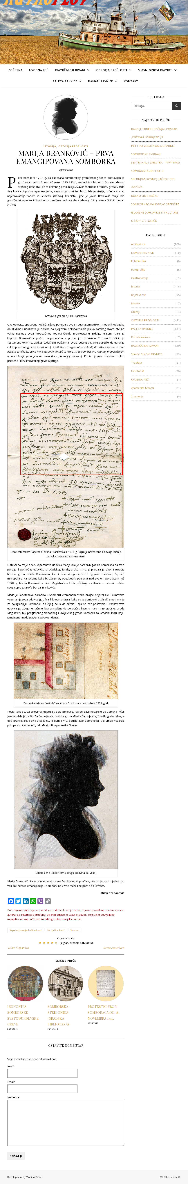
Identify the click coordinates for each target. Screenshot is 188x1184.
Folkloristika (138, 261)
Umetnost (137, 371)
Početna (15, 70)
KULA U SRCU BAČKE (144, 196)
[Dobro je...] (48, 943)
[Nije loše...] (44, 943)
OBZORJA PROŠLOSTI (111, 70)
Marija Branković (56, 930)
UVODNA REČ (38, 70)
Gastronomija (139, 278)
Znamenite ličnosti (142, 388)
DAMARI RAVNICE (100, 81)
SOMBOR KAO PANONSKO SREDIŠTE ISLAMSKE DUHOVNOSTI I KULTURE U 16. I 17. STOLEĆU (155, 212)
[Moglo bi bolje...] (40, 943)
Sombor (74, 930)
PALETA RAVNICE (65, 81)
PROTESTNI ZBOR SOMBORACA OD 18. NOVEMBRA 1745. (104, 1012)
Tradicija (136, 362)
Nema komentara (113, 948)
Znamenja (137, 396)
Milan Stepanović (18, 948)
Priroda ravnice (140, 337)
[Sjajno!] (56, 943)
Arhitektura (138, 244)
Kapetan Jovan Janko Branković (26, 930)
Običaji (135, 312)
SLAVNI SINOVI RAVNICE (155, 70)
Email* (11, 1082)
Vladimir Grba (33, 1177)
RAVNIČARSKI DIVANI (70, 70)
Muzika (135, 303)
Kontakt (131, 81)
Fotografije (138, 269)
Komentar (13, 1097)
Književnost (138, 295)
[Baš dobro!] (52, 943)
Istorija (50, 146)
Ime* (10, 1066)
